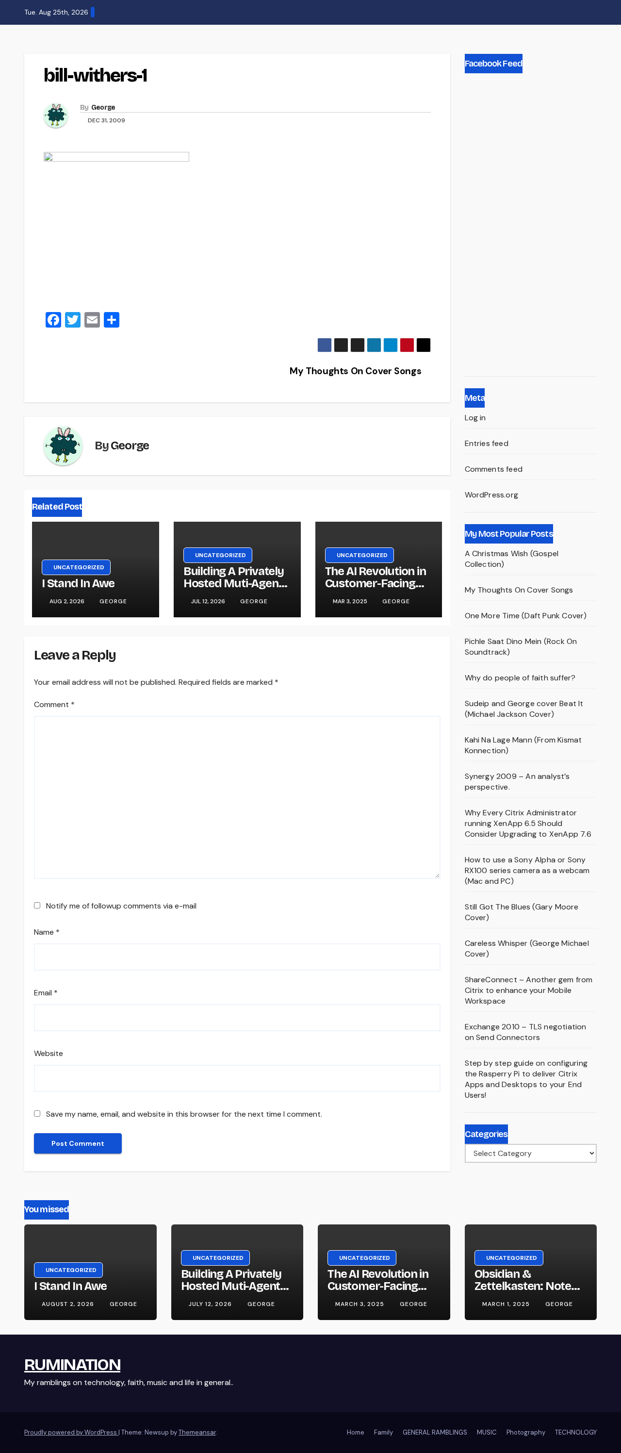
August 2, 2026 (69, 1304)
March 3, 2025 (360, 1304)
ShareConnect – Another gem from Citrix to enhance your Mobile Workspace (529, 990)
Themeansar (197, 1432)
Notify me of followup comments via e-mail (121, 906)
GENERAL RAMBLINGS (435, 1432)
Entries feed (486, 443)
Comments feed (494, 469)
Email (46, 993)
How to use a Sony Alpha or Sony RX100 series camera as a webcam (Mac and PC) (527, 870)
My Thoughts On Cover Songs (357, 371)
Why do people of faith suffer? (520, 678)
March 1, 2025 (507, 1304)
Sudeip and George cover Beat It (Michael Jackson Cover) (524, 708)
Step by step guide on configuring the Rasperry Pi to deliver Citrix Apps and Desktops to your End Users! (526, 1079)
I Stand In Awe (78, 583)
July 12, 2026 (211, 1304)
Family (383, 1432)
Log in (475, 418)
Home (355, 1432)
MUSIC (487, 1432)
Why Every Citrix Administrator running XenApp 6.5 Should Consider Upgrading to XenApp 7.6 (528, 823)
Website (48, 1053)
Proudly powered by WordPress (71, 1432)
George (103, 107)
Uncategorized (78, 567)
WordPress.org (492, 495)
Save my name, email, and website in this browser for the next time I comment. (184, 1114)
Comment (54, 704)
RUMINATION (72, 1364)
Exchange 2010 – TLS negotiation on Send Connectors (526, 1032)
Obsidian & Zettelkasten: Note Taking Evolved (522, 1286)
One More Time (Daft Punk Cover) (526, 616)
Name (47, 932)
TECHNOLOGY (576, 1432)
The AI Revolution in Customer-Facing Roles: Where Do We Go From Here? (377, 589)
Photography (526, 1432)
